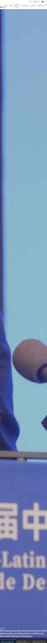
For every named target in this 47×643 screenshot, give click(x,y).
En (45, 1)
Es (42, 1)
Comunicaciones (24, 5)
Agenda (11, 5)
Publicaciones (33, 5)
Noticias (2, 628)
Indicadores (40, 5)
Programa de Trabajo (17, 5)
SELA (6, 5)
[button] (45, 324)
